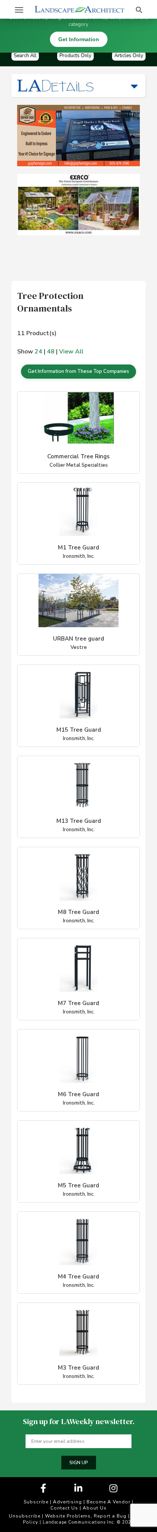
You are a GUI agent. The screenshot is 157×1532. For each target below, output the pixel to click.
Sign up (78, 1463)
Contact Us (64, 1508)
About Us (95, 1508)
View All (71, 351)
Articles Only (128, 55)
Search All (25, 55)
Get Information (78, 39)
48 (50, 351)
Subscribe (36, 1502)
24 (38, 351)
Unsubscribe (24, 1516)
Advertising (67, 1502)
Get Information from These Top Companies (78, 371)
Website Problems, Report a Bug (86, 1516)
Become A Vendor (108, 1502)
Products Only (75, 55)
